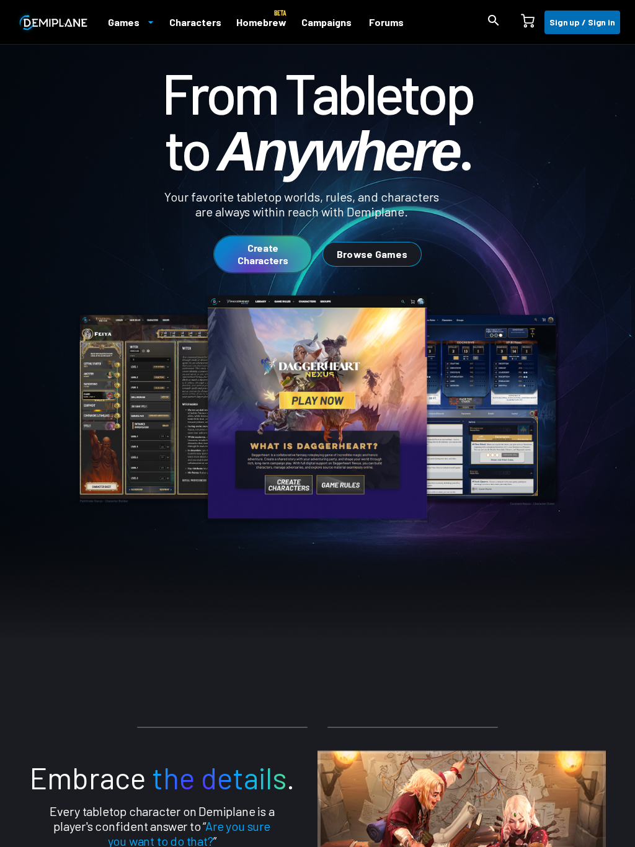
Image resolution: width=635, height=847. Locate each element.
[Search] (493, 22)
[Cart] (527, 22)
